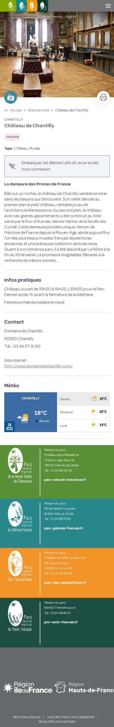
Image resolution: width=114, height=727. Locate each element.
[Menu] (108, 6)
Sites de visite (38, 110)
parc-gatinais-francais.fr (63, 528)
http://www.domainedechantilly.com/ (38, 366)
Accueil (16, 110)
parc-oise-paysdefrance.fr (65, 583)
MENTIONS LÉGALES (26, 717)
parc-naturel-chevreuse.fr (65, 480)
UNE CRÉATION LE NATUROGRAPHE (71, 717)
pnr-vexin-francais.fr (61, 622)
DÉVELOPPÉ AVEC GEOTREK (57, 722)
